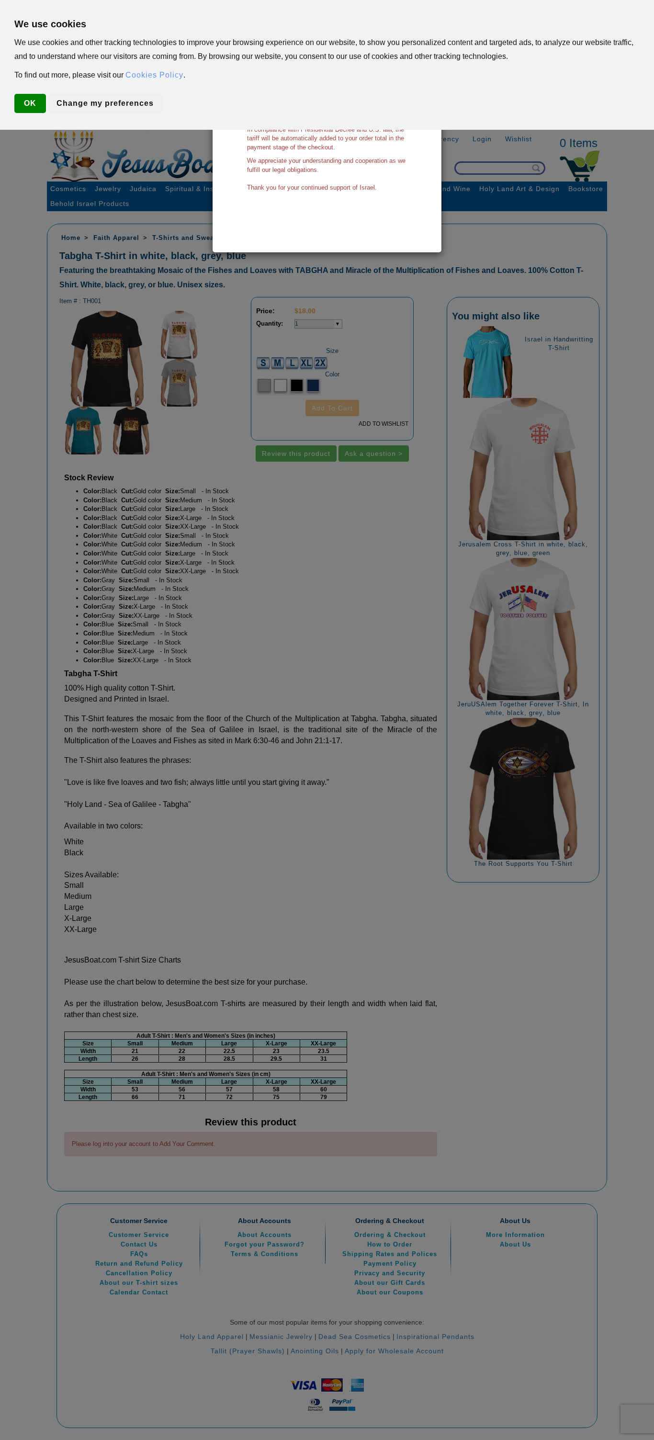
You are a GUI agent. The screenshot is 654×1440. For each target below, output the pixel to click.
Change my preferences (105, 103)
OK (30, 103)
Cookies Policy (154, 75)
